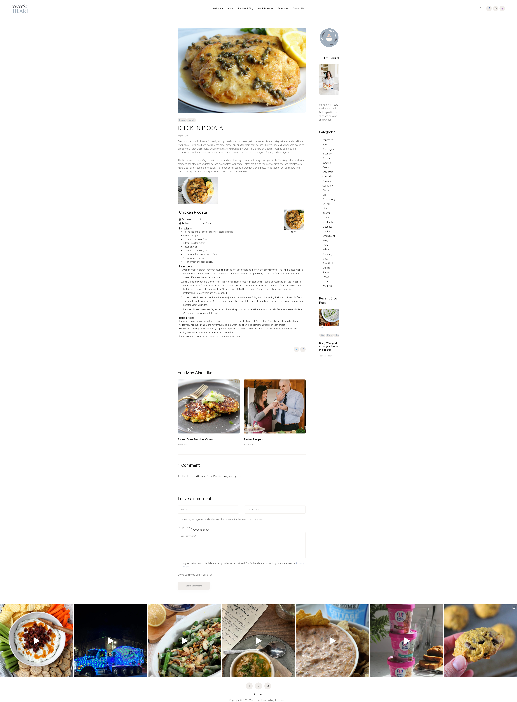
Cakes (325, 167)
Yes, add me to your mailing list (195, 574)
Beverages (328, 149)
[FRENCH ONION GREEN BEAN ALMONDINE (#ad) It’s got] (184, 640)
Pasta (325, 245)
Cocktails (327, 176)
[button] (322, 325)
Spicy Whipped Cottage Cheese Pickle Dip (328, 346)
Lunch (191, 120)
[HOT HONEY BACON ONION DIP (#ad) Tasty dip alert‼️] (36, 640)
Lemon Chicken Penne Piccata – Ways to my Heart (216, 476)
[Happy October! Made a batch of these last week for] (480, 640)
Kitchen (326, 213)
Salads (325, 249)
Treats (325, 281)
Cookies (326, 181)
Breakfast (327, 153)
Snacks (326, 267)
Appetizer (327, 140)
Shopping (327, 254)
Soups (325, 272)
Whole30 (327, 286)
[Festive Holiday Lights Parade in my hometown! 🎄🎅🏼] (110, 640)
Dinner (182, 120)
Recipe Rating (185, 527)
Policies (258, 694)
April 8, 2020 (248, 444)
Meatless (327, 226)
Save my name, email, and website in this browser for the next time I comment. (223, 519)
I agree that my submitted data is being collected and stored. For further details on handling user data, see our (243, 565)
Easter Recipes (253, 439)
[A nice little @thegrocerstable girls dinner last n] (258, 640)
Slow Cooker (329, 263)
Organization (329, 235)
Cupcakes (327, 185)
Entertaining (328, 199)
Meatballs (327, 222)
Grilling (326, 203)
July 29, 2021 (183, 444)
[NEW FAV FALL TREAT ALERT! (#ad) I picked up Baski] (406, 640)
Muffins (326, 231)
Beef (324, 144)
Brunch (326, 158)
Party (325, 240)
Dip (324, 194)
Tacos (325, 277)
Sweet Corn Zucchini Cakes (195, 439)
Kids (324, 208)
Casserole (327, 171)
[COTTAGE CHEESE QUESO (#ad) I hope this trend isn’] (332, 640)
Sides (325, 258)
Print (295, 231)
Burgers (326, 162)
